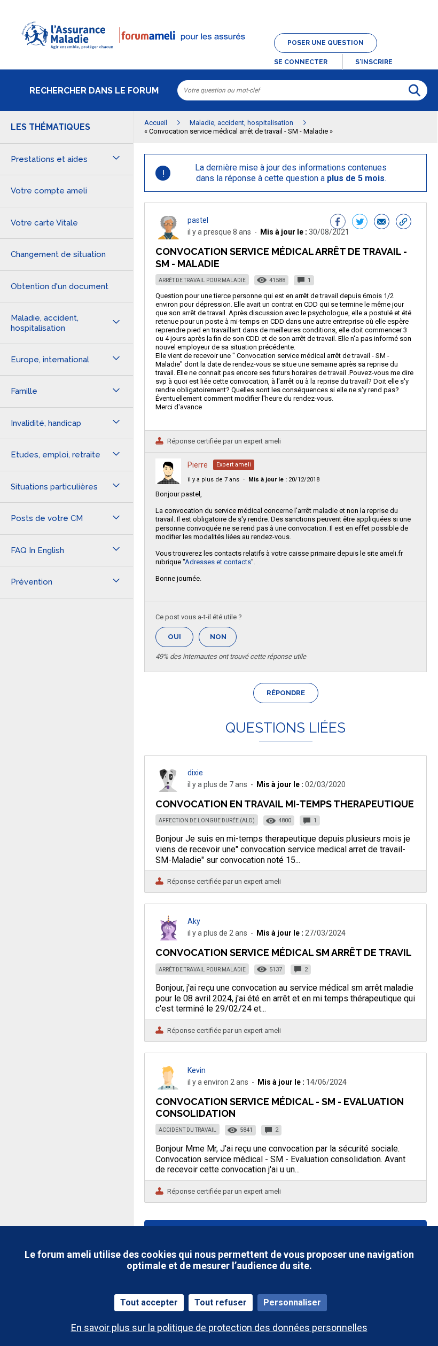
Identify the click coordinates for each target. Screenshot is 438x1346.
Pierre (197, 465)
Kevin (196, 1070)
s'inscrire (374, 62)
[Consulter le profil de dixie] (168, 789)
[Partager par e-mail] (381, 223)
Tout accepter (149, 1302)
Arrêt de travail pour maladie (202, 280)
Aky (193, 921)
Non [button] (223, 640)
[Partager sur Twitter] (359, 223)
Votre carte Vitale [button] (44, 223)
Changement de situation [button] (58, 254)
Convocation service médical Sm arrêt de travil (283, 952)
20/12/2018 (283, 479)
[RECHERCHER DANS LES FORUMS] (414, 90)
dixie (195, 772)
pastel (197, 220)
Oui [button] (180, 637)
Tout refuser (220, 1302)
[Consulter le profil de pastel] (168, 236)
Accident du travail (187, 1130)
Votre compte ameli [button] (49, 191)
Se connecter (300, 62)
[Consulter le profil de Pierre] (168, 481)
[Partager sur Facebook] (338, 223)
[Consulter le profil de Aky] (168, 937)
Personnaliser (292, 1302)
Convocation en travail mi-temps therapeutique (284, 804)
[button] (219, 55)
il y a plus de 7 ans (213, 479)
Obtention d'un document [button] (59, 286)
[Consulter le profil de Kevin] (168, 1087)
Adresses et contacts (218, 562)
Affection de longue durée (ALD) (207, 820)
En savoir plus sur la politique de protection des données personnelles (219, 1327)
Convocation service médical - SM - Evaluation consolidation (279, 1107)
